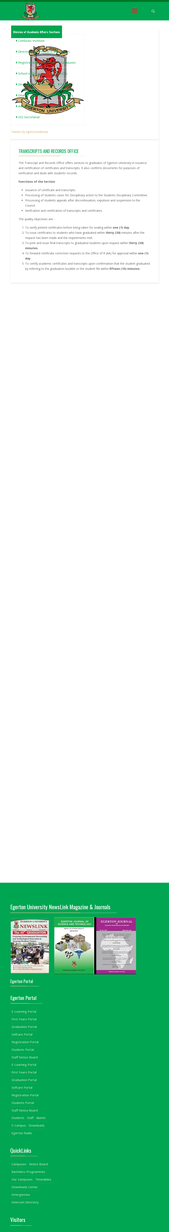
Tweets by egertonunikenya (29, 132)
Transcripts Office (62, 106)
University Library (60, 95)
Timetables (43, 1179)
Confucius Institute (31, 41)
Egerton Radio (22, 1133)
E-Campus (19, 1125)
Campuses (68, 62)
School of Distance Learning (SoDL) (42, 73)
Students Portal (23, 1049)
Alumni (40, 1118)
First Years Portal (24, 1019)
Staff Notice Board (25, 1057)
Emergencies (21, 1194)
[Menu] (134, 11)
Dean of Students (30, 95)
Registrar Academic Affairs (36, 62)
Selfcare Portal (22, 1034)
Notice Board (38, 1164)
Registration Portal (25, 1042)
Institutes (48, 84)
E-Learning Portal (24, 1011)
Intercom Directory (25, 1202)
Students (18, 1118)
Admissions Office (30, 106)
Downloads (37, 1125)
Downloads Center (25, 1187)
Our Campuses (22, 1179)
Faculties (66, 84)
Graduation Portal (24, 1027)
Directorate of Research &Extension (43, 51)
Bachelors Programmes (28, 1172)
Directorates (26, 84)
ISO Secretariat (28, 117)
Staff (30, 1118)
